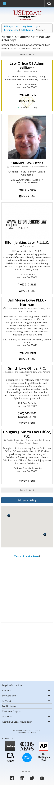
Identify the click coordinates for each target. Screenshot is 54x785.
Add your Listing (27, 500)
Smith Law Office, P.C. (27, 368)
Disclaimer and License (27, 733)
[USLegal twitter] (32, 778)
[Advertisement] (27, 590)
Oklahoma (27, 29)
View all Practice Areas (26, 556)
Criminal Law (11, 29)
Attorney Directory (27, 26)
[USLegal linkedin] (22, 778)
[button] (9, 515)
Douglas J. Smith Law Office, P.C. (27, 434)
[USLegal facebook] (12, 778)
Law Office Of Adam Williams (27, 65)
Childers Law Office (27, 162)
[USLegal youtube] (42, 778)
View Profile (28, 101)
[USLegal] (27, 10)
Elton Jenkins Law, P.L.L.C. (27, 242)
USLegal (8, 26)
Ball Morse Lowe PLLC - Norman (27, 302)
